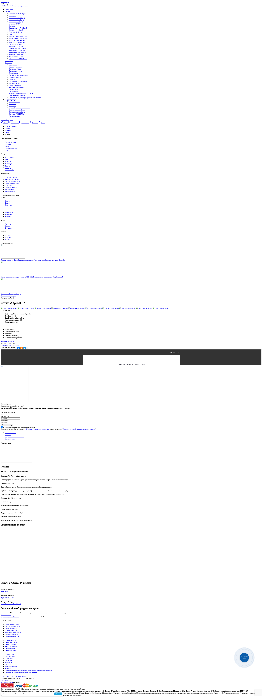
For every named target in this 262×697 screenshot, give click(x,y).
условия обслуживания (72, 689)
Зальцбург (8, 164)
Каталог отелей (10, 142)
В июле (7, 203)
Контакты (12, 106)
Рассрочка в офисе (15, 71)
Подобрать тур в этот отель (10, 345)
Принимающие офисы (17, 112)
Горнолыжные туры (12, 183)
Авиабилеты (13, 89)
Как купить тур (14, 83)
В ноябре (8, 216)
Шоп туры (8, 185)
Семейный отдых (11, 177)
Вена (6, 160)
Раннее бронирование (16, 87)
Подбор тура (9, 654)
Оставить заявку (6, 615)
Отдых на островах (11, 642)
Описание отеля (10, 433)
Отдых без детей (10, 650)
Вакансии (12, 104)
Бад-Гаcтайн (9, 158)
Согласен (58, 694)
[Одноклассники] (21, 348)
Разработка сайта (7, 682)
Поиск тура (9, 10)
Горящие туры (14, 91)
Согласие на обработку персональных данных (25, 98)
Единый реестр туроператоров (19, 108)
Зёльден (7, 166)
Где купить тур (6, 680)
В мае (7, 239)
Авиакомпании (14, 116)
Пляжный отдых (10, 640)
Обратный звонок (20, 676)
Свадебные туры (11, 187)
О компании (9, 658)
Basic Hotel (4, 591)
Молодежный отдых (12, 179)
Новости (12, 79)
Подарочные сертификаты (18, 81)
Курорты (8, 144)
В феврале (8, 228)
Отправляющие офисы (17, 110)
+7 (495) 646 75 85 (7, 6)
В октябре (8, 214)
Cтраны (7, 12)
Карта (7, 146)
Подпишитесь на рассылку (18, 75)
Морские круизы (11, 646)
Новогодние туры (11, 630)
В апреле (8, 237)
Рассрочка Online (15, 69)
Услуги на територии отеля (14, 437)
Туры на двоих (10, 192)
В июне (7, 201)
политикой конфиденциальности (43, 694)
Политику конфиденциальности (37, 429)
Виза (6, 150)
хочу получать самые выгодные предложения (19, 427)
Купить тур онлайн (15, 67)
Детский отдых (10, 648)
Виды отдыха (13, 73)
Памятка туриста (15, 77)
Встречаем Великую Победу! (11, 294)
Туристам (8, 63)
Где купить (13, 65)
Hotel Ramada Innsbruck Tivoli (11, 604)
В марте (7, 235)
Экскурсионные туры (12, 181)
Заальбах (8, 162)
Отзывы (8, 435)
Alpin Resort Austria (7, 598)
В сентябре (9, 212)
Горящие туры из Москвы (10, 617)
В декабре (8, 224)
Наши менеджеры (15, 85)
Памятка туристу (11, 148)
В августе (8, 205)
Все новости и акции (8, 296)
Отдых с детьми (10, 644)
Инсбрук (8, 168)
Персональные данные (17, 96)
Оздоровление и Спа (12, 637)
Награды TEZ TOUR (16, 114)
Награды (8, 664)
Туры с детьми (10, 189)
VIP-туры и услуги (11, 634)
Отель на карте (10, 439)
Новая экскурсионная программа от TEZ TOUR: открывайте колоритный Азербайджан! (32, 277)
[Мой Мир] (24, 348)
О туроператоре (10, 100)
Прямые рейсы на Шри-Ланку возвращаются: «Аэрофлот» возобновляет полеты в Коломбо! (33, 260)
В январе (8, 226)
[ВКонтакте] (18, 348)
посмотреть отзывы (7, 341)
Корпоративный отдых (13, 632)
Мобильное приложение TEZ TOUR (22, 94)
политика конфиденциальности (51, 689)
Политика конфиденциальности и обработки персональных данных (29, 671)
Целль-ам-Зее (9, 170)
